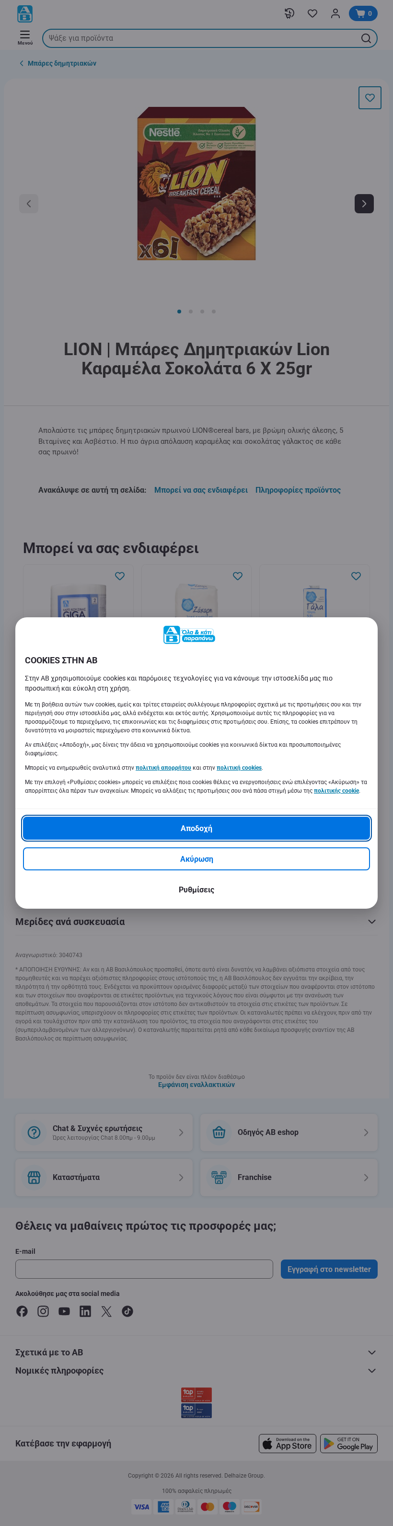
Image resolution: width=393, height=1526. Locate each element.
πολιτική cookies (239, 767)
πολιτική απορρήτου (163, 767)
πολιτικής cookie (336, 790)
